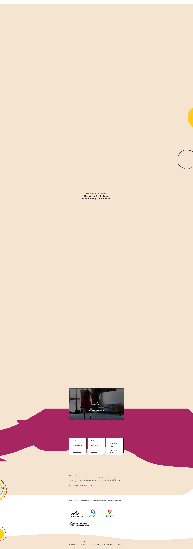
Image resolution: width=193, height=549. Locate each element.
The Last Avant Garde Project (10, 2)
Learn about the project (113, 451)
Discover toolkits (77, 452)
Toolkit (41, 2)
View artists (94, 452)
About (52, 2)
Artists (47, 2)
